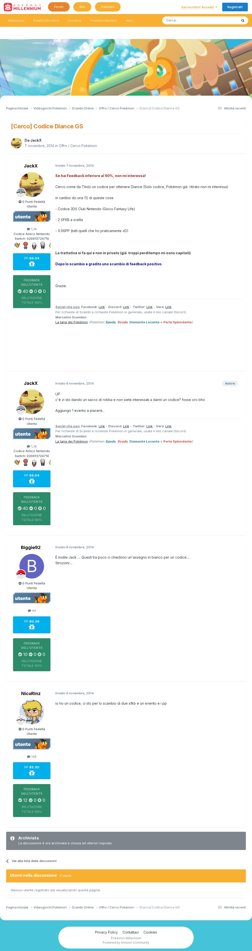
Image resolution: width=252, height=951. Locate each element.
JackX (36, 140)
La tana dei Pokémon (71, 322)
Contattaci (131, 932)
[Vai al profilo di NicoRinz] (31, 712)
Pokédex (107, 7)
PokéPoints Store (46, 20)
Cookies (150, 932)
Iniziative (74, 20)
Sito (82, 7)
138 (33, 756)
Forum (58, 7)
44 (33, 610)
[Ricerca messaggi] (242, 20)
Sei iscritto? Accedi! (198, 7)
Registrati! (235, 7)
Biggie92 (31, 547)
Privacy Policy (106, 932)
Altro (129, 20)
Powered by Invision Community (126, 942)
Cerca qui (224, 20)
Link (102, 307)
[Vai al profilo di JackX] (16, 143)
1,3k (33, 229)
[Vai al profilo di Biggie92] (31, 566)
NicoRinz (31, 693)
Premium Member (103, 20)
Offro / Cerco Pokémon (78, 146)
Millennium (16, 20)
